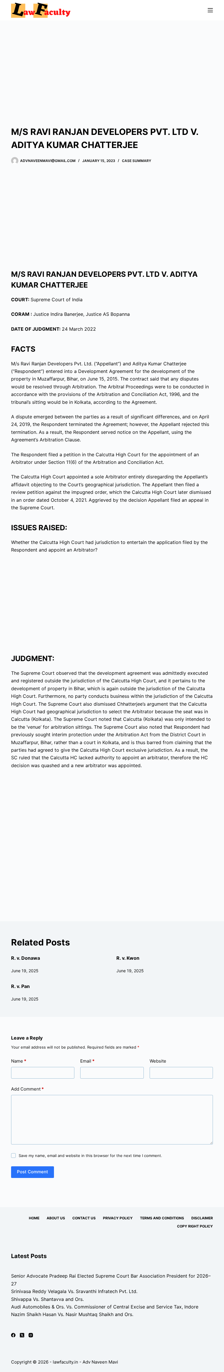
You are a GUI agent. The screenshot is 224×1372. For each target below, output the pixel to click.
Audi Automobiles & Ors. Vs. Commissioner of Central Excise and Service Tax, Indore (104, 1307)
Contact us (84, 1218)
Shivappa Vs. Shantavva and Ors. (47, 1299)
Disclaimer (202, 1218)
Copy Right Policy (195, 1226)
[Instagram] (31, 1335)
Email (87, 1061)
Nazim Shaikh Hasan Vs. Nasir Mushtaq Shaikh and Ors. (72, 1314)
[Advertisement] (112, 64)
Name (18, 1061)
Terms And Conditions (162, 1218)
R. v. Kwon (127, 958)
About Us (56, 1218)
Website (158, 1061)
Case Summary (136, 160)
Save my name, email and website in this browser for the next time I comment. (90, 1155)
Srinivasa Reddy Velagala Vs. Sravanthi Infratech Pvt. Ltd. (74, 1291)
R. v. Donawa (25, 958)
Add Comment (27, 1089)
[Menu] (210, 10)
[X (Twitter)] (22, 1335)
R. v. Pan (20, 986)
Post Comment (32, 1171)
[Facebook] (13, 1335)
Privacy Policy (118, 1218)
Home (34, 1218)
